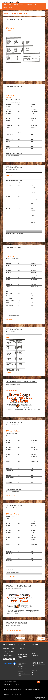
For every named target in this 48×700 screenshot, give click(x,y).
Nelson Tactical (20, 671)
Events (15, 4)
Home (5, 4)
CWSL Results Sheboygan (12, 495)
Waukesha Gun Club (21, 673)
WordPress (43, 698)
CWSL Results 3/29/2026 (14, 19)
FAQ (35, 4)
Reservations (35, 665)
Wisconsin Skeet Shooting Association (22, 657)
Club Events (35, 655)
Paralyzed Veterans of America (23, 668)
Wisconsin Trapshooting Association (22, 664)
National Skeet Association (22, 648)
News (10, 4)
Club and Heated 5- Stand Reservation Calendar (38, 663)
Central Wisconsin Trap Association (22, 660)
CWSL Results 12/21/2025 (14, 505)
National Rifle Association (22, 654)
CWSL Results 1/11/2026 (14, 422)
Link (15, 630)
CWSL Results (9, 30)
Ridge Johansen (15, 21)
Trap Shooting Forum (21, 666)
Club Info (22, 4)
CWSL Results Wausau (11, 576)
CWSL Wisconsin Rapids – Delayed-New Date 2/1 (21, 382)
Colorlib (43, 697)
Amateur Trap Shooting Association (22, 651)
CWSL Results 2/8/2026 (13, 247)
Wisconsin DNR (20, 675)
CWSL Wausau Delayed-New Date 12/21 (19, 586)
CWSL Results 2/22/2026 (14, 167)
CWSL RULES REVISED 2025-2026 (17, 623)
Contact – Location (8, 7)
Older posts (41, 638)
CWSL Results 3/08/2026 (14, 86)
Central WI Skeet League (38, 657)
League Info (29, 4)
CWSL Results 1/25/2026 (14, 329)
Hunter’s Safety (36, 660)
